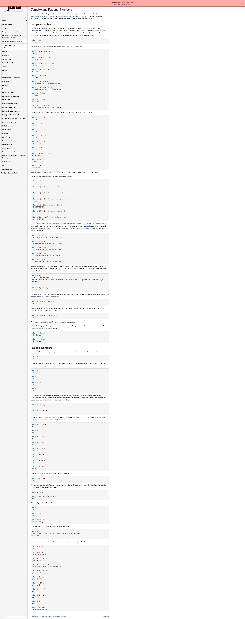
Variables (5, 28)
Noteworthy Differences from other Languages (14, 157)
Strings (4, 52)
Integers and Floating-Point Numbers (14, 32)
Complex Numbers (41, 24)
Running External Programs (11, 111)
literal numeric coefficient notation (44, 294)
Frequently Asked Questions (11, 152)
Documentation (7, 89)
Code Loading (6, 129)
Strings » (106, 616)
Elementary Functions (88, 228)
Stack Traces (6, 137)
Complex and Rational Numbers (12, 41)
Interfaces (5, 81)
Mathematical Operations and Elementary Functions (11, 37)
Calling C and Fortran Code (10, 115)
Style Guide (6, 148)
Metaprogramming (8, 92)
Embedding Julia (7, 126)
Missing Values (7, 100)
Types (4, 66)
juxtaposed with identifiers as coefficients (75, 33)
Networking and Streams (10, 103)
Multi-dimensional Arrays (10, 96)
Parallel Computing (8, 107)
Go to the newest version (122, 4)
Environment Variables (9, 122)
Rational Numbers (41, 347)
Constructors (6, 74)
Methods (5, 70)
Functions (5, 55)
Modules (5, 85)
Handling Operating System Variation (14, 118)
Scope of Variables (8, 63)
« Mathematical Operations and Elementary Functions (48, 616)
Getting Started (7, 24)
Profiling (5, 133)
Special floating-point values (42, 328)
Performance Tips (8, 141)
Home (3, 17)
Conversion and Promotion (11, 77)
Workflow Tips (7, 144)
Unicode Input (6, 161)
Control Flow (6, 59)
